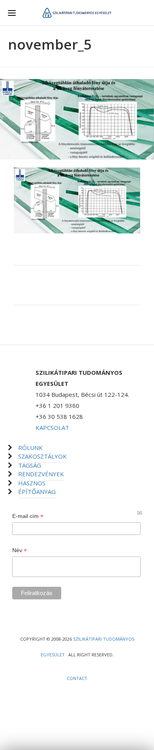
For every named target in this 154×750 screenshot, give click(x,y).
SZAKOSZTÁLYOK (42, 456)
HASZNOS (31, 483)
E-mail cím (27, 516)
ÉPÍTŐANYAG (37, 492)
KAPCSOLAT (52, 427)
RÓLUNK (30, 447)
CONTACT (77, 678)
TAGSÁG (29, 465)
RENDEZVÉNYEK (41, 474)
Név (19, 550)
